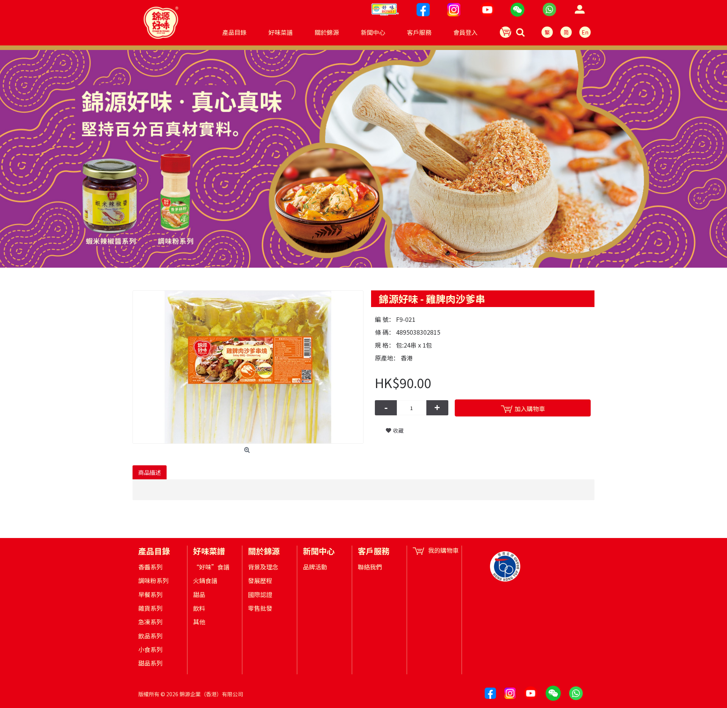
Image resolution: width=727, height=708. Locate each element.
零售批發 (260, 608)
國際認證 (260, 594)
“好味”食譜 (211, 567)
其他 (199, 622)
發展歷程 (260, 580)
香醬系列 (150, 567)
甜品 (199, 594)
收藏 (398, 430)
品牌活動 (315, 567)
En (585, 32)
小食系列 (150, 649)
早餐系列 (150, 594)
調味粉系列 (153, 580)
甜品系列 (150, 663)
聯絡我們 (370, 567)
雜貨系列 (150, 608)
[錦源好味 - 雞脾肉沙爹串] (248, 367)
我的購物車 (443, 550)
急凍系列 (150, 622)
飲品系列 (150, 636)
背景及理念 (263, 567)
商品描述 (149, 472)
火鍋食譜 (205, 580)
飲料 (199, 608)
